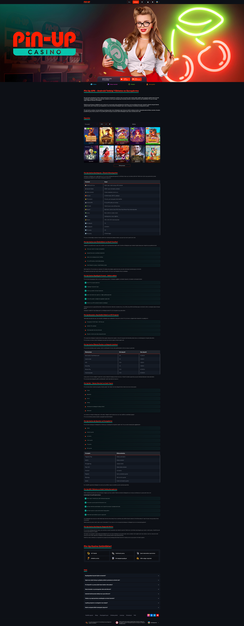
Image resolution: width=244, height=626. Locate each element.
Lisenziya (122, 615)
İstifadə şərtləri (114, 615)
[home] (87, 2)
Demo (89, 137)
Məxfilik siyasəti (89, 615)
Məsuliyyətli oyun (104, 615)
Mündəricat (129, 615)
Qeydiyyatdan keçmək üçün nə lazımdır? (95, 575)
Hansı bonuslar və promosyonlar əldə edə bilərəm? (98, 589)
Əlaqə (96, 615)
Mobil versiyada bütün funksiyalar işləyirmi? (96, 607)
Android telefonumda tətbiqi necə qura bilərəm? (97, 593)
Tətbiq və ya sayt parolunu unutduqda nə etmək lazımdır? (99, 598)
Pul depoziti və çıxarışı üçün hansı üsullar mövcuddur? (99, 584)
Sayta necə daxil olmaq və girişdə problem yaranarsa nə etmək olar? (102, 580)
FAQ (135, 615)
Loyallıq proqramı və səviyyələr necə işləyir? (96, 602)
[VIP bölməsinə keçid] (131, 124)
